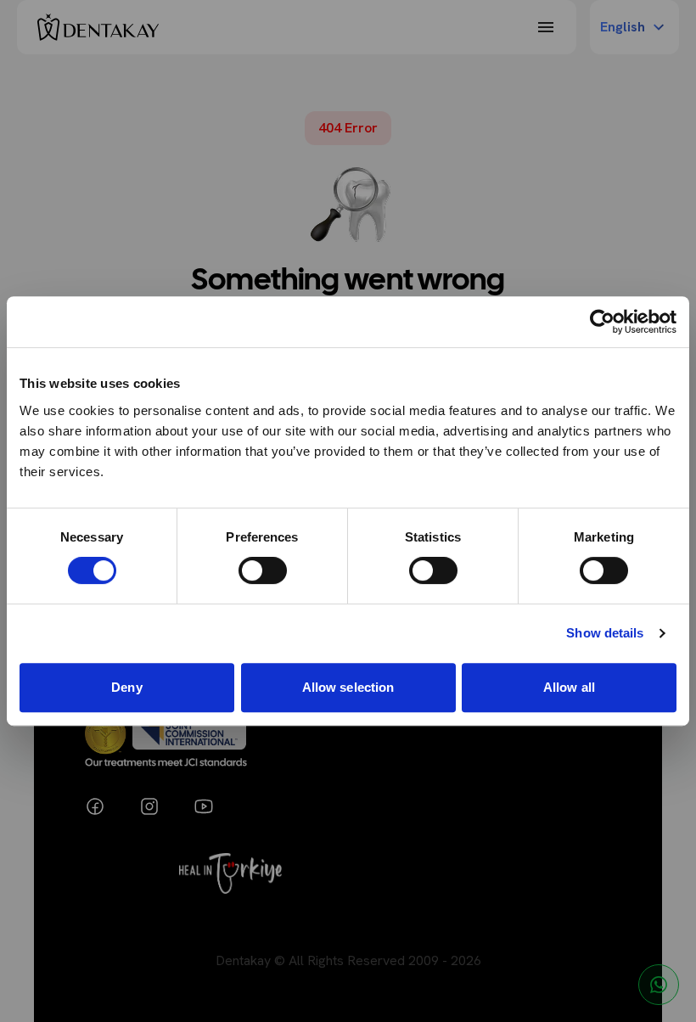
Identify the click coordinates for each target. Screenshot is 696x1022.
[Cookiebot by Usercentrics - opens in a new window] (602, 321)
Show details (604, 633)
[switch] (263, 570)
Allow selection (348, 687)
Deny (126, 687)
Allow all (569, 687)
